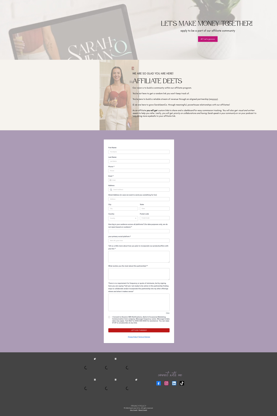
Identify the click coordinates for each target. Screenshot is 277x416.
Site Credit (133, 410)
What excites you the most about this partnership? (128, 266)
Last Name (112, 157)
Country (111, 214)
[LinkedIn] (174, 383)
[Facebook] (158, 383)
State (142, 204)
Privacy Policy (132, 337)
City (109, 204)
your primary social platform (119, 236)
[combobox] (123, 218)
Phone (111, 166)
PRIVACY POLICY (138, 406)
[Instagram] (166, 383)
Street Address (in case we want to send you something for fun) (132, 195)
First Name (112, 148)
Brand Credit (143, 410)
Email (111, 176)
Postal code (144, 214)
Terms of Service (144, 337)
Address (111, 185)
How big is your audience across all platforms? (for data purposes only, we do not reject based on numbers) (138, 225)
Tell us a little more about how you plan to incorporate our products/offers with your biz (138, 247)
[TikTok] (182, 383)
